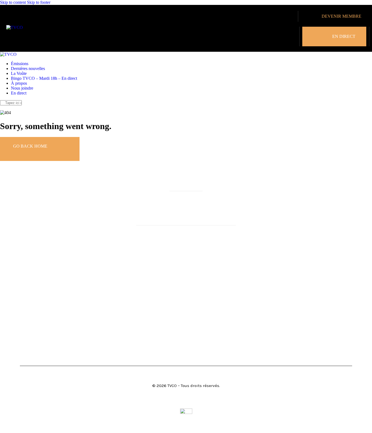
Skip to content (13, 2)
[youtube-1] (9, 107)
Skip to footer (38, 2)
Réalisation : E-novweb (186, 402)
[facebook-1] (3, 107)
